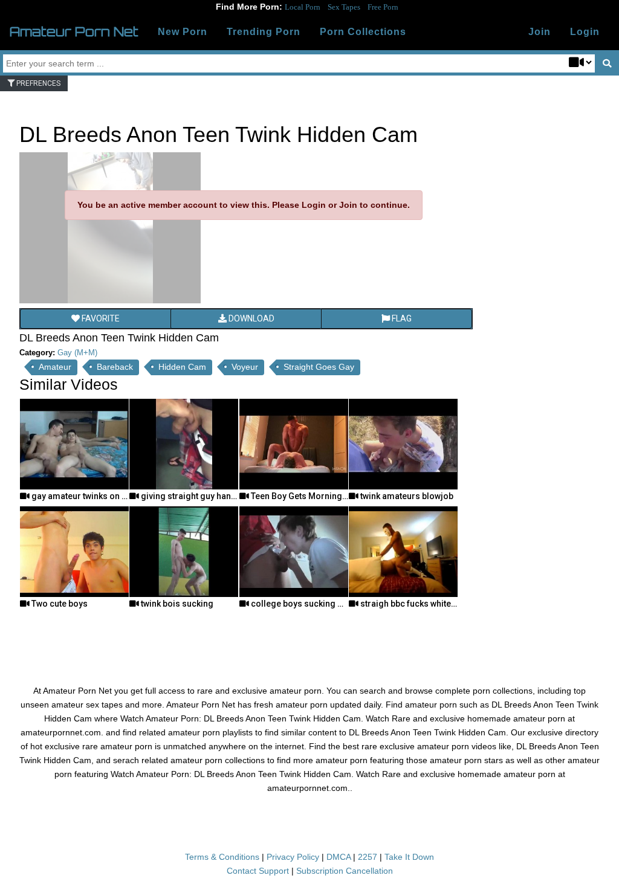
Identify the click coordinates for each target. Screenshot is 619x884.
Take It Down (409, 857)
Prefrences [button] (37, 83)
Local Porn (302, 6)
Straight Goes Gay (319, 367)
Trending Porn (263, 32)
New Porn (182, 32)
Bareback (115, 367)
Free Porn (383, 6)
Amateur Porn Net (74, 31)
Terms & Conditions (222, 857)
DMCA (338, 857)
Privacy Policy (293, 857)
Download (250, 318)
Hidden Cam (182, 367)
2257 (367, 857)
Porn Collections (363, 32)
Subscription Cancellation (344, 871)
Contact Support (258, 871)
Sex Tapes (344, 6)
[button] (584, 32)
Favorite (100, 318)
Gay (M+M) (77, 352)
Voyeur (245, 367)
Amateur (55, 367)
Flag (401, 318)
